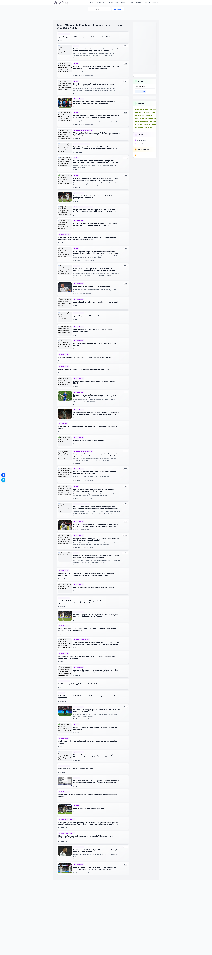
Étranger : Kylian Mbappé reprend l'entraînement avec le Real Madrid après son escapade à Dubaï (96, 539)
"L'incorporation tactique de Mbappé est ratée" (76, 769)
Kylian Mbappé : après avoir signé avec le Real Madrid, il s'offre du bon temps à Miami (87, 427)
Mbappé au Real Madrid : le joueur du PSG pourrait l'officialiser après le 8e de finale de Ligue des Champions (86, 837)
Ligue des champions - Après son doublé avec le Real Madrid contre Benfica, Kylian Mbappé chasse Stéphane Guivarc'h (95, 525)
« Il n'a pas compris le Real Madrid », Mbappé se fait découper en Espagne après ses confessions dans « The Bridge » (96, 179)
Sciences (123, 2)
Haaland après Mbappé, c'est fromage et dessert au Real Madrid (94, 382)
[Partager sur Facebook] (3, 475)
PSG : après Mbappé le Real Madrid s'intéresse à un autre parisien (94, 344)
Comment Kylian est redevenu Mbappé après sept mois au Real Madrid (95, 728)
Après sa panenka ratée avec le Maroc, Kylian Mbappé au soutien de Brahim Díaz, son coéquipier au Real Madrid (94, 868)
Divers (77, 805)
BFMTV (76, 786)
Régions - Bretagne (65, 234)
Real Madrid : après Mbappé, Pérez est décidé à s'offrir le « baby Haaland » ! (86, 684)
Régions (146, 2)
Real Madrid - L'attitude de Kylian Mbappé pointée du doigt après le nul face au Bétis (95, 851)
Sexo (116, 2)
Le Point (77, 732)
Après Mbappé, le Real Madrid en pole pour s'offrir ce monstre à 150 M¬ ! (85, 37)
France (77, 778)
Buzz (104, 2)
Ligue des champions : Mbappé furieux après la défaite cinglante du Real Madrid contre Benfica (93, 85)
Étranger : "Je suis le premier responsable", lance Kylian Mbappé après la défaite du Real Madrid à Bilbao (94, 756)
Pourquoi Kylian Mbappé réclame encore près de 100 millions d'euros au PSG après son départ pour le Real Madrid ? (95, 671)
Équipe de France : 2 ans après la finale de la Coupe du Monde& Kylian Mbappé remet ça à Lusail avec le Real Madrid (87, 629)
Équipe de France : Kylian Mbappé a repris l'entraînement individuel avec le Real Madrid (94, 472)
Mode (62, 693)
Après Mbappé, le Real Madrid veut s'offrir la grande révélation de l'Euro (92, 330)
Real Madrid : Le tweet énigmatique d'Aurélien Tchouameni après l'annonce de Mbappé (87, 795)
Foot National (78, 229)
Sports (154, 2)
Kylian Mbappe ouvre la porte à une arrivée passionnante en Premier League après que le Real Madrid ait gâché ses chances (87, 238)
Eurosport (62, 772)
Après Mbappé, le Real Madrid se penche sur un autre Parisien (96, 302)
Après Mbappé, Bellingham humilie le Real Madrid (91, 286)
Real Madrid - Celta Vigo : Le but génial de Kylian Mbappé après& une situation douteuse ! (87, 742)
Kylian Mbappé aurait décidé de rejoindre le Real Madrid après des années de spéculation (87, 697)
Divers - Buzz (64, 423)
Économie (138, 2)
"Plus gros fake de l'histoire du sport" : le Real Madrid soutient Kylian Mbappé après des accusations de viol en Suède (96, 134)
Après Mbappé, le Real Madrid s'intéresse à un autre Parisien (96, 316)
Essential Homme (64, 701)
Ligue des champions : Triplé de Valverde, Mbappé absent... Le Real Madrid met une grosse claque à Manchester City (96, 67)
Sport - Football (65, 34)
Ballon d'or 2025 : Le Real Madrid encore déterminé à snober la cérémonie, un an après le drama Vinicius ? (96, 557)
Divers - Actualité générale (82, 144)
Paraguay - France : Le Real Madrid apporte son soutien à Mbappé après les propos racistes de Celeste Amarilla (94, 396)
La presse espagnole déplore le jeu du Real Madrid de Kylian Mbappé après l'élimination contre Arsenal (95, 616)
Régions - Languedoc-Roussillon (84, 130)
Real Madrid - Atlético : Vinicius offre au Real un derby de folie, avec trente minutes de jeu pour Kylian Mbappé (96, 50)
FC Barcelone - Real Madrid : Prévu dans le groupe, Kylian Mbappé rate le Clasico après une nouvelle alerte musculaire (95, 162)
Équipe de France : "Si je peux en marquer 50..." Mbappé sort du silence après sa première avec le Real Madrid (95, 224)
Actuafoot (62, 578)
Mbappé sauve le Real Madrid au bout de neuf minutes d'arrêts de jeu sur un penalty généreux (93, 490)
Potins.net (62, 431)
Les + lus (98, 2)
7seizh (61, 242)
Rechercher (118, 9)
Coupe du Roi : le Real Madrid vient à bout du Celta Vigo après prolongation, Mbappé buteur (96, 197)
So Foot (76, 107)
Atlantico (77, 812)
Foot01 (76, 293)
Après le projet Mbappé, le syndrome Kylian (89, 808)
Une (77, 46)
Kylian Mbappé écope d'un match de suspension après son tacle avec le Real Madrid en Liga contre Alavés (95, 102)
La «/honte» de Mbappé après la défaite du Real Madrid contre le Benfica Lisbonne (96, 711)
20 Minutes (77, 58)
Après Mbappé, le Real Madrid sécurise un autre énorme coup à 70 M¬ (84, 369)
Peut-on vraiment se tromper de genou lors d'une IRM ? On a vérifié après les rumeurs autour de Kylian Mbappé (96, 116)
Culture (111, 2)
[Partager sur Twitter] (3, 480)
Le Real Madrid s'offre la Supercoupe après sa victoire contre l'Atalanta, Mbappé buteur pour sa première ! (88, 657)
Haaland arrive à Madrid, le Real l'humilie (88, 440)
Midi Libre (77, 138)
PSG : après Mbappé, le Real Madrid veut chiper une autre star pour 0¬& (85, 357)
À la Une (91, 2)
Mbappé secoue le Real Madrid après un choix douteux (93, 587)
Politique (130, 2)
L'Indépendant (78, 152)
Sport (61, 40)
